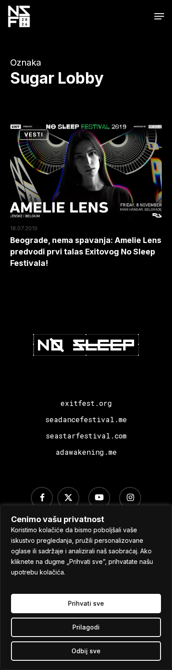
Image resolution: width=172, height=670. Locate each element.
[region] (86, 587)
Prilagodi (86, 627)
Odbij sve (86, 651)
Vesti (33, 134)
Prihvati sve (86, 603)
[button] (159, 16)
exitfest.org (86, 403)
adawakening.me (86, 451)
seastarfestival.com (86, 435)
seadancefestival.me (86, 419)
